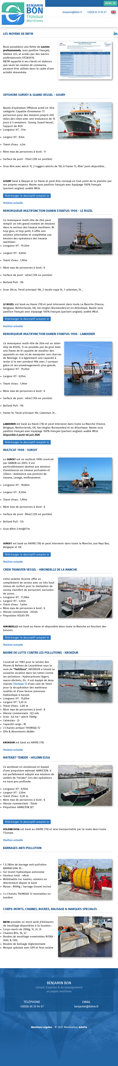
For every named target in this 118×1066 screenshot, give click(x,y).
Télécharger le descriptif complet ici (27, 195)
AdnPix (83, 1027)
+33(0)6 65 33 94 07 (96, 12)
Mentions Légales (41, 1027)
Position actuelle (13, 203)
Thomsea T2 (20, 683)
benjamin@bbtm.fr (72, 12)
